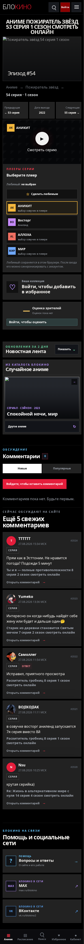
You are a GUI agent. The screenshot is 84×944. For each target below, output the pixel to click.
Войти (65, 7)
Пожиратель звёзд (42, 87)
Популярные (62, 468)
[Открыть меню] (76, 7)
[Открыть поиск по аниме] (54, 7)
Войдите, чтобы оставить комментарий (34, 484)
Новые (22, 468)
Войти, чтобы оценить (28, 322)
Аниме (11, 87)
